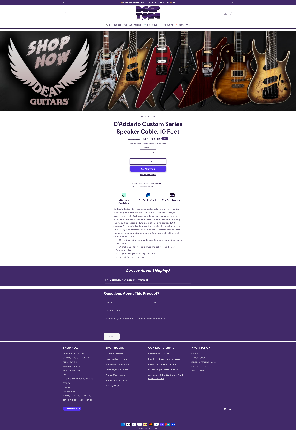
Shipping (145, 143)
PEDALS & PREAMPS (71, 370)
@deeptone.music (169, 364)
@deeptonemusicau (169, 369)
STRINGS (66, 383)
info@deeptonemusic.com (168, 359)
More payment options (148, 175)
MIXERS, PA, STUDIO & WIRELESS (77, 396)
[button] (65, 13)
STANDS (66, 387)
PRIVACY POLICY (198, 358)
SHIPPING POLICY (198, 366)
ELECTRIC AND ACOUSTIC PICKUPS (78, 379)
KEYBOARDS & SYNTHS (72, 366)
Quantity (147, 147)
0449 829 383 (162, 353)
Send (111, 336)
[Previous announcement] (63, 2)
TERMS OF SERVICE (199, 370)
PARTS (65, 375)
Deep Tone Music (151, 429)
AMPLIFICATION (70, 362)
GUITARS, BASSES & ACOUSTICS (77, 358)
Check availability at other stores (147, 187)
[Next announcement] (232, 2)
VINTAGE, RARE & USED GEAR (75, 353)
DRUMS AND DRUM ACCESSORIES (77, 400)
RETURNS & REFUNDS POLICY (203, 362)
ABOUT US (195, 353)
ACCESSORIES (69, 391)
